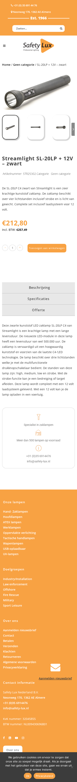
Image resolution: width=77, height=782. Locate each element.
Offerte (38, 310)
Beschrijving (39, 287)
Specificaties (38, 299)
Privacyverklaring (15, 667)
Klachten (9, 651)
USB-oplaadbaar (14, 549)
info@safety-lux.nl (16, 708)
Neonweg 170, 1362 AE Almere (24, 697)
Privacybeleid (44, 776)
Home (6, 65)
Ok (28, 776)
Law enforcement (15, 584)
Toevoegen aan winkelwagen (47, 248)
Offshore (9, 589)
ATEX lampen (12, 522)
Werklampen (12, 527)
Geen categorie (23, 65)
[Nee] (72, 767)
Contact (8, 635)
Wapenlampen (13, 543)
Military (8, 600)
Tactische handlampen (19, 538)
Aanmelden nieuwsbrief (19, 630)
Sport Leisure (12, 605)
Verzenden (10, 646)
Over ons (12, 750)
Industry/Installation (17, 579)
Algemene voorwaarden (19, 662)
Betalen (8, 641)
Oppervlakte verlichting (19, 533)
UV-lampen (10, 554)
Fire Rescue (11, 595)
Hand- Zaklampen (15, 511)
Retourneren (12, 657)
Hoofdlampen (12, 517)
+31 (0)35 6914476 (15, 703)
